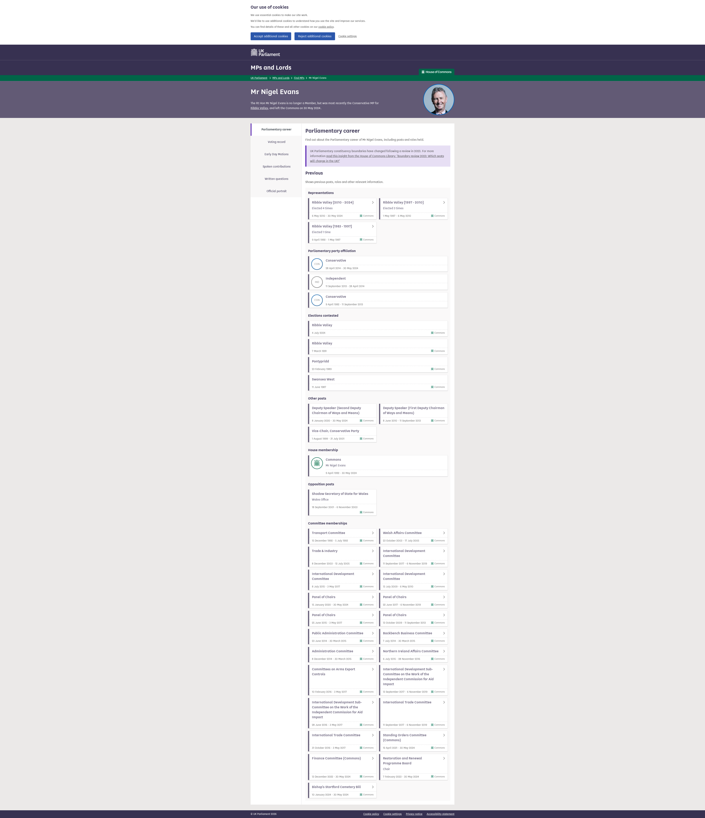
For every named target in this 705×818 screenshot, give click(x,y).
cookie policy (326, 26)
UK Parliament (259, 78)
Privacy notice (414, 814)
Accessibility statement (440, 814)
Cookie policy (371, 814)
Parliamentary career (276, 129)
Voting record (276, 142)
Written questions (276, 179)
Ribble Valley (259, 108)
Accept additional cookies (271, 36)
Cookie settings (347, 36)
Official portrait (277, 191)
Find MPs (299, 78)
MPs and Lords (271, 67)
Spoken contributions (276, 166)
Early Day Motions (276, 154)
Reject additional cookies (314, 36)
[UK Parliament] (266, 52)
